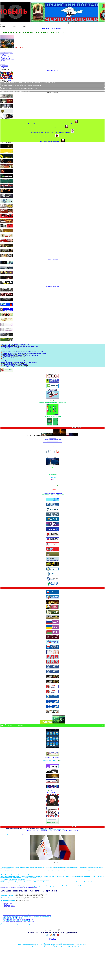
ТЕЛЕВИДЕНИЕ (4, 66)
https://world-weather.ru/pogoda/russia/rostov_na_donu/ (52, 442)
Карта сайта (2, 57)
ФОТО (1, 68)
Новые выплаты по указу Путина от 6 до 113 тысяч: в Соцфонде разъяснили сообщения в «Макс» (21, 85)
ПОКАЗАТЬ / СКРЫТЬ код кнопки (52, 757)
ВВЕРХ (52, 939)
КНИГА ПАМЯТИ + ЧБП (5, 58)
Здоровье (2, 54)
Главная (2, 48)
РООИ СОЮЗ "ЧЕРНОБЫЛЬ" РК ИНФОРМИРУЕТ (12, 86)
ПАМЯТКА (2, 60)
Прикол (2, 61)
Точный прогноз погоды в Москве (52, 441)
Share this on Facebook (7, 903)
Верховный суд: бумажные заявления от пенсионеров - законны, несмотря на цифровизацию (20, 83)
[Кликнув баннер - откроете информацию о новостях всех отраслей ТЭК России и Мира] (52, 570)
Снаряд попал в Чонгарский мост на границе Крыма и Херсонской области (18, 921)
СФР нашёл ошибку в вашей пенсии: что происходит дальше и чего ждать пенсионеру (19, 88)
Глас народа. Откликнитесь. (6, 52)
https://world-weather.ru (52, 438)
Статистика (2, 64)
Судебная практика (4, 65)
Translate (9, 80)
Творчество (2, 67)
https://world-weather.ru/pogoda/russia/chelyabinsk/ (52, 439)
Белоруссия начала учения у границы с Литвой (12, 917)
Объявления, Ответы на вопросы (7, 59)
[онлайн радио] (20, 725)
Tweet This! (5, 904)
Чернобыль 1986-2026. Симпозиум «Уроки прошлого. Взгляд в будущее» (16, 91)
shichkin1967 (13, 834)
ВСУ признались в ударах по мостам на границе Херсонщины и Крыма (18, 919)
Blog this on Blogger (7, 907)
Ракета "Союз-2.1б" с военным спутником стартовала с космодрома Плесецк (19, 912)
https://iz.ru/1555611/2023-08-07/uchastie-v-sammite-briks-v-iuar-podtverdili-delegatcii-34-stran (18, 887)
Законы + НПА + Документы (6, 53)
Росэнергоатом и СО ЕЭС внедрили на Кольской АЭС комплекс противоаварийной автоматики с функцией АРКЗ (27, 915)
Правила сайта (3, 49)
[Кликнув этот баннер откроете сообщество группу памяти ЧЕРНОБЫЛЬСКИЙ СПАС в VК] (52, 777)
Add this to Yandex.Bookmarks (9, 906)
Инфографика (3, 55)
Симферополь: (18, 47)
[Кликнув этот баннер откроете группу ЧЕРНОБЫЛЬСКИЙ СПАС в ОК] (52, 783)
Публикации (3, 62)
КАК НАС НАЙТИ (4, 56)
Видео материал (3, 50)
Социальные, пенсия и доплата (7, 89)
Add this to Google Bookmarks (9, 905)
